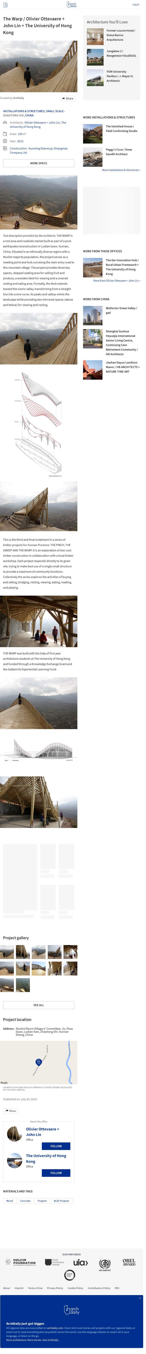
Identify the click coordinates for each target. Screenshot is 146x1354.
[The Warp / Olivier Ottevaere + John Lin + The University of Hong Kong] (7, 952)
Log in (136, 4)
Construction (18, 148)
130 (20, 134)
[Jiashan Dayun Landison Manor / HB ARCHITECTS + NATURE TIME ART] (92, 370)
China (29, 115)
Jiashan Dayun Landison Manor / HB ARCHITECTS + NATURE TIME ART (123, 367)
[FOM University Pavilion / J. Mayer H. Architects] (95, 77)
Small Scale (55, 111)
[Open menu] (5, 4)
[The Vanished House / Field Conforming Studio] (92, 134)
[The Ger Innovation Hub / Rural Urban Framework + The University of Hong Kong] (92, 267)
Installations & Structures (24, 111)
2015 (20, 141)
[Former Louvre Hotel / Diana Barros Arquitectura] (95, 36)
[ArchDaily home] (71, 5)
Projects (42, 1201)
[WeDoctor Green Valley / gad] (92, 315)
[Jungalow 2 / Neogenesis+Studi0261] (95, 57)
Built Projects (61, 1201)
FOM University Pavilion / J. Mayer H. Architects (120, 76)
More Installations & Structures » (121, 170)
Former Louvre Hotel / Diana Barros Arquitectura (121, 35)
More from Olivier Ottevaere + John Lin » (116, 280)
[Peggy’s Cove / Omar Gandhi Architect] (92, 157)
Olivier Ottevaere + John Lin (42, 123)
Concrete (25, 1201)
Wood (9, 1201)
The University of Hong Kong (38, 125)
